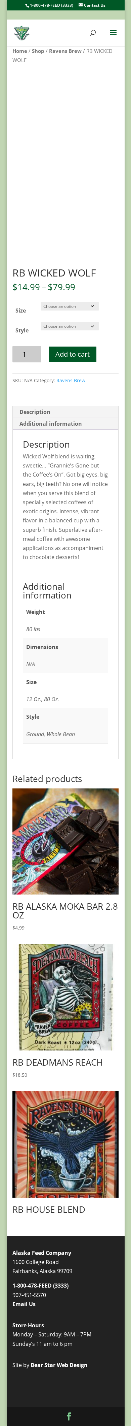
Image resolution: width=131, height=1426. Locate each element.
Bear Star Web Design (59, 1365)
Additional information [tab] (50, 423)
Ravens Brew (65, 50)
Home (19, 50)
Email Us (24, 1304)
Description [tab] (34, 412)
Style (22, 330)
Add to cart (72, 354)
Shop (38, 50)
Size (20, 310)
